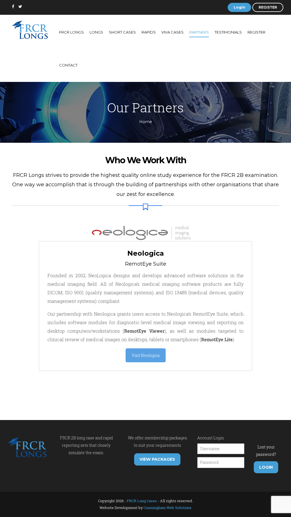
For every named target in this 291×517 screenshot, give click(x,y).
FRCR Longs (71, 32)
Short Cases (122, 32)
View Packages (157, 459)
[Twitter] (20, 6)
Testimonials (228, 32)
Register (268, 7)
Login (239, 7)
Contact (68, 65)
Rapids (149, 32)
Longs (96, 32)
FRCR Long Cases (142, 500)
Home (145, 121)
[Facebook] (13, 6)
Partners (199, 32)
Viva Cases (172, 32)
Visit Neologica (146, 355)
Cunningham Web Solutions (168, 507)
